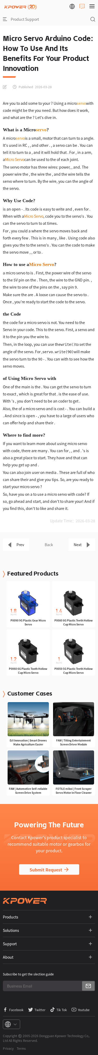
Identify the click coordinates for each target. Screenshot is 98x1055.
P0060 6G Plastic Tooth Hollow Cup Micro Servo (28, 671)
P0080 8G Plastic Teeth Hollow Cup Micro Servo (73, 622)
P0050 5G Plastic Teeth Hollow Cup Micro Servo (73, 671)
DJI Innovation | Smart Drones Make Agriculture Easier (28, 742)
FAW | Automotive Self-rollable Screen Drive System (28, 791)
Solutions (11, 930)
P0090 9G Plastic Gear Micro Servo (28, 622)
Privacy (8, 1048)
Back (49, 544)
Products (10, 917)
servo (81, 103)
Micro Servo (14, 159)
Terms (21, 1048)
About (8, 957)
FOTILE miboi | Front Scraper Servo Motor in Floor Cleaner (73, 791)
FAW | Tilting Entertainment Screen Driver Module (73, 742)
